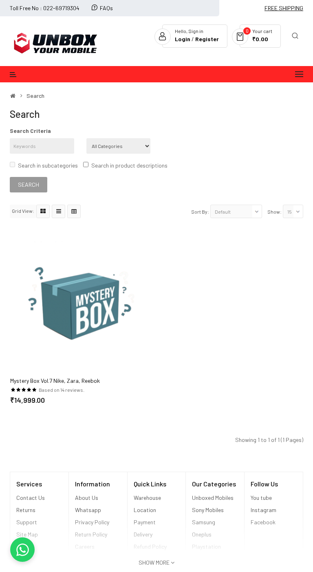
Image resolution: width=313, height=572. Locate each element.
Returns (25, 509)
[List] (58, 211)
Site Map (27, 534)
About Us (86, 497)
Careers (85, 546)
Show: (274, 211)
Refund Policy (150, 546)
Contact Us (30, 497)
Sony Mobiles (208, 509)
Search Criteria (30, 130)
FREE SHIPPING (284, 7)
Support (26, 522)
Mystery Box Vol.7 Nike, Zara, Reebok (55, 380)
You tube (261, 497)
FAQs (106, 7)
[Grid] (43, 211)
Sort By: (200, 211)
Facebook (263, 522)
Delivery (143, 534)
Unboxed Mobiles (213, 497)
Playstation (206, 546)
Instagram (263, 509)
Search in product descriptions (129, 165)
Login (183, 38)
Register (207, 38)
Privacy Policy (92, 522)
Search (35, 96)
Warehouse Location (147, 503)
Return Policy (91, 534)
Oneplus (202, 534)
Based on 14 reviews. (61, 390)
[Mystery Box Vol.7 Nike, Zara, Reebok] (80, 303)
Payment (145, 522)
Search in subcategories (48, 165)
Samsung (203, 522)
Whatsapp (88, 509)
